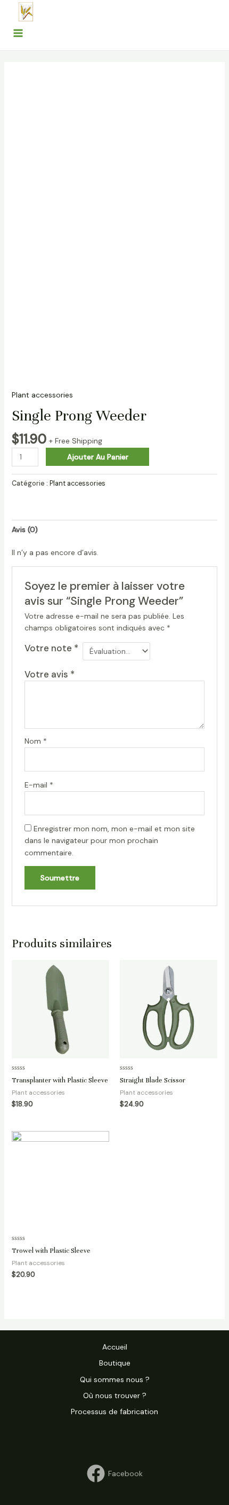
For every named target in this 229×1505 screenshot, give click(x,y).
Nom (35, 741)
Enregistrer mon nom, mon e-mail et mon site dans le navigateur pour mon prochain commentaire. (109, 840)
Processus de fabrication (114, 1411)
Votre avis (49, 674)
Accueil (114, 1347)
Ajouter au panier (97, 457)
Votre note (51, 648)
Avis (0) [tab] (25, 529)
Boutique (114, 1363)
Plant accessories (42, 395)
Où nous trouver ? (114, 1395)
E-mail (38, 785)
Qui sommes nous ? (115, 1379)
